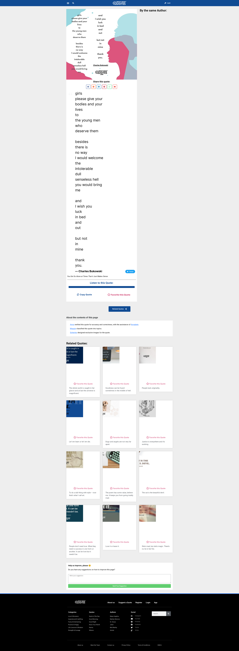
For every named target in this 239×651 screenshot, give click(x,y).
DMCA (160, 645)
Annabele (134, 324)
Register (138, 602)
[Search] (168, 613)
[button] (68, 3)
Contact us (110, 645)
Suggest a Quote (125, 602)
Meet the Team (95, 645)
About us (111, 602)
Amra (72, 324)
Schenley (73, 333)
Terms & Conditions (144, 645)
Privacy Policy (126, 645)
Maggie (73, 329)
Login (148, 602)
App (155, 602)
